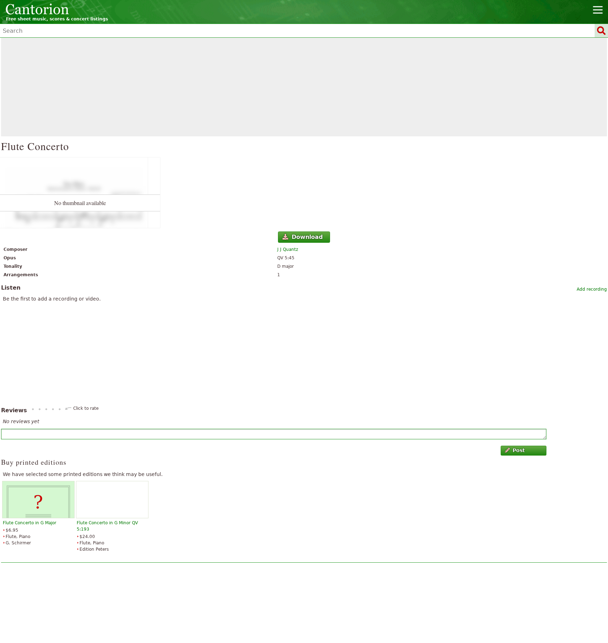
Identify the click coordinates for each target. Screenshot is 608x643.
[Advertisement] (304, 87)
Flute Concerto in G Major (29, 522)
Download (307, 237)
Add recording (592, 289)
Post (519, 450)
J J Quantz (287, 249)
